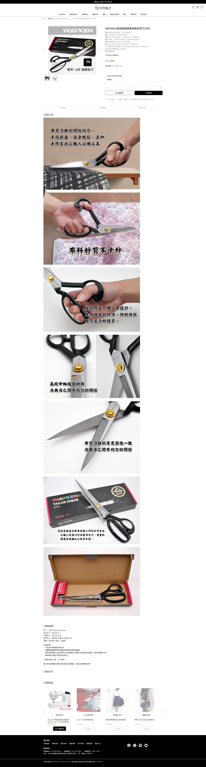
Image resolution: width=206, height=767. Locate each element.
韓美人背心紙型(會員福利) (145, 720)
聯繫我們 (89, 743)
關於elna (98, 743)
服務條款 (72, 743)
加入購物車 (119, 93)
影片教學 (81, 743)
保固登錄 (46, 743)
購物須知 (55, 743)
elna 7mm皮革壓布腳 (85, 720)
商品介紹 (63, 107)
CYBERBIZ (99, 761)
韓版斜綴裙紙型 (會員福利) (116, 720)
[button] (99, 50)
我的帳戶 (144, 14)
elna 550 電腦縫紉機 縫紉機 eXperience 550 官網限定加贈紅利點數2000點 (59, 721)
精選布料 (95, 14)
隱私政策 (64, 743)
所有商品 (62, 14)
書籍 (104, 14)
